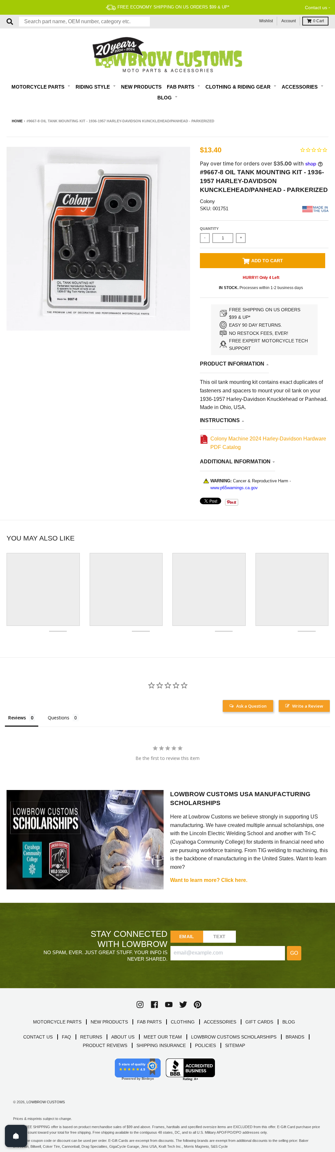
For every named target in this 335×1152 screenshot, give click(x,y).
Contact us (316, 7)
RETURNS (91, 1037)
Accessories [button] (300, 87)
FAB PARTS (149, 1021)
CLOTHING (183, 1021)
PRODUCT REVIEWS (105, 1045)
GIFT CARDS (259, 1021)
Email (186, 936)
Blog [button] (165, 97)
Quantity (209, 229)
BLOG (288, 1021)
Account (288, 21)
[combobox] (84, 21)
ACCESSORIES (220, 1021)
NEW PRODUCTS (109, 1021)
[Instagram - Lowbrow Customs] (140, 1004)
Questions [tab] (58, 717)
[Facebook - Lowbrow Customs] (154, 1004)
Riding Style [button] (93, 87)
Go (294, 953)
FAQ (66, 1037)
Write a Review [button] (307, 706)
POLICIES (205, 1045)
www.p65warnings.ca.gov (234, 487)
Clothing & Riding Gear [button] (238, 87)
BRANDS (295, 1037)
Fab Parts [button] (181, 87)
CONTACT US (38, 1037)
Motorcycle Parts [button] (38, 87)
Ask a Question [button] (251, 706)
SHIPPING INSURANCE (161, 1045)
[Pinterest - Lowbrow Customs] (198, 1004)
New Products (141, 87)
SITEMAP (235, 1045)
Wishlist (266, 21)
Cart (318, 21)
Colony (207, 201)
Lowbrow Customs (45, 1102)
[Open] (16, 1136)
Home (17, 121)
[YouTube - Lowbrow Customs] (169, 1004)
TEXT (219, 936)
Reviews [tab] (17, 717)
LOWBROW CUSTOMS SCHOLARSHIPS (233, 1037)
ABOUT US (122, 1037)
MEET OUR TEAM (163, 1037)
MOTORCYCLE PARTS (57, 1021)
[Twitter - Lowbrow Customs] (183, 1004)
